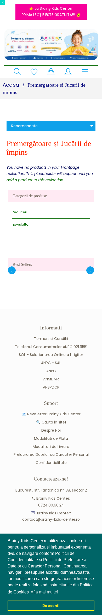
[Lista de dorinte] (34, 71)
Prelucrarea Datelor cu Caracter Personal (51, 454)
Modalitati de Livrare (51, 446)
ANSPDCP (51, 387)
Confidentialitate (51, 462)
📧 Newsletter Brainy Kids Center (51, 414)
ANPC (51, 371)
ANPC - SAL (51, 362)
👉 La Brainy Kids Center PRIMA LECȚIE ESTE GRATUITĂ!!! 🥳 (51, 11)
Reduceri (19, 212)
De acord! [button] (51, 605)
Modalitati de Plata (51, 438)
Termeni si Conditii (51, 338)
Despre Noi (51, 430)
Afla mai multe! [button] (44, 592)
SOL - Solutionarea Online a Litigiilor (51, 354)
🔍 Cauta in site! (51, 422)
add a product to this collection (35, 180)
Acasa (11, 85)
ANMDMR (51, 379)
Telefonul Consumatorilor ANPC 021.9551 (51, 346)
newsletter (21, 224)
